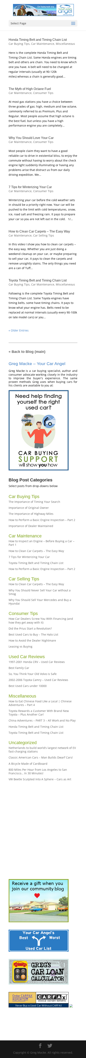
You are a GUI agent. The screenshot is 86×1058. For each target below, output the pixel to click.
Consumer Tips (43, 93)
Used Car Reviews (27, 656)
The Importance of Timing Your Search (34, 502)
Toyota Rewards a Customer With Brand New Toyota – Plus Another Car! (39, 712)
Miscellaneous (65, 44)
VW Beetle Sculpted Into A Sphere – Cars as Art (40, 779)
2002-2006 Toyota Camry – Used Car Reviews (38, 680)
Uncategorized (23, 742)
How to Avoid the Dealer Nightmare (32, 640)
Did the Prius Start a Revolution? (30, 628)
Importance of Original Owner (29, 508)
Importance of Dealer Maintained (31, 526)
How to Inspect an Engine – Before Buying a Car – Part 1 (41, 543)
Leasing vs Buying (20, 646)
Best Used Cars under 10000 (28, 686)
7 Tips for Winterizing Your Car (30, 187)
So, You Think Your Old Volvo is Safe (33, 674)
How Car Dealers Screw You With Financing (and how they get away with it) (41, 620)
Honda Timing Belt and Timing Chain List (38, 39)
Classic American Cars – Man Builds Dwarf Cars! (41, 757)
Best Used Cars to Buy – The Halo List (33, 634)
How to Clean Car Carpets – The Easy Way (39, 231)
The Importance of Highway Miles (31, 514)
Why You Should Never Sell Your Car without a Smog (40, 592)
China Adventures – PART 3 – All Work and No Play (42, 720)
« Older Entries (19, 330)
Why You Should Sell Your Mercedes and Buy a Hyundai (40, 601)
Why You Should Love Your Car (31, 138)
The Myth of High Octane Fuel (30, 89)
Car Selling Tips (43, 235)
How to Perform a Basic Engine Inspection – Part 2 (42, 520)
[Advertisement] (43, 830)
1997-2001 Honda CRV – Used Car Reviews (37, 662)
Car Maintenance (42, 44)
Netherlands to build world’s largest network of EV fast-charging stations (42, 749)
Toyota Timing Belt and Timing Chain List (38, 280)
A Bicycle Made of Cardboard (28, 764)
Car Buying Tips (19, 44)
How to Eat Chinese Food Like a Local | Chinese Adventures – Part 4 (40, 703)
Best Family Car (19, 668)
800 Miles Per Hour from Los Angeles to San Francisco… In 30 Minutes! (38, 771)
